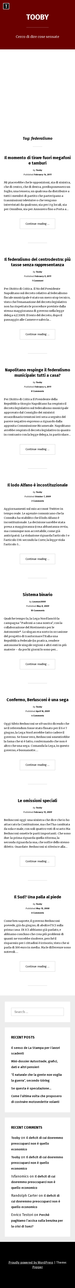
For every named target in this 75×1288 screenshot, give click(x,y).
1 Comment (37, 280)
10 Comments (37, 610)
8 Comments (37, 391)
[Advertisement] (37, 88)
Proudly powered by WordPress (30, 1262)
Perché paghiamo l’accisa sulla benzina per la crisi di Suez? (37, 1220)
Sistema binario (37, 594)
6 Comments (37, 912)
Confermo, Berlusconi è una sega (37, 699)
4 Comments (37, 715)
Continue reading (40, 225)
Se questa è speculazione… (31, 1088)
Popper (37, 1267)
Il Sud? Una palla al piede (37, 897)
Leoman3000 (39, 601)
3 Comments (37, 501)
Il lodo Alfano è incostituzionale (38, 485)
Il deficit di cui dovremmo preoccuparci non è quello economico (37, 1143)
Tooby (37, 17)
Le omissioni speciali (37, 800)
